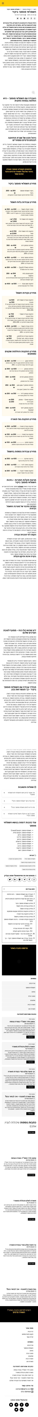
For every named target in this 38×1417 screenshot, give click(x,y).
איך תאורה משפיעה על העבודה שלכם (21, 1380)
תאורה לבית (31, 1044)
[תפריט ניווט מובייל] (3, 3)
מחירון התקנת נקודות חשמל (28, 862)
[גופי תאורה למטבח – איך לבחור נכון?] (19, 1274)
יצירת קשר (30, 1337)
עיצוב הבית (32, 1019)
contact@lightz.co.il (23, 1389)
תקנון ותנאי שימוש (27, 1334)
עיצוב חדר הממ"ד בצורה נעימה (23, 1370)
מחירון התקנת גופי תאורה (15, 859)
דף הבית (30, 1331)
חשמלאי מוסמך (26, 9)
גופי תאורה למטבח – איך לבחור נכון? (21, 1378)
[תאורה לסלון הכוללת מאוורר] (19, 1185)
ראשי (34, 9)
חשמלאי (20, 486)
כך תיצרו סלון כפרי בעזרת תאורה (22, 1375)
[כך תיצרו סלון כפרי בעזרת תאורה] (19, 1230)
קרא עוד (30, 1037)
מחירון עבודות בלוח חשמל (28, 869)
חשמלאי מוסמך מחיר (29, 859)
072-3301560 (26, 1392)
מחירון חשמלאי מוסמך (11, 866)
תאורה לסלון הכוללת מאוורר (24, 1372)
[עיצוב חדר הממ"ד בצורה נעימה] (19, 1143)
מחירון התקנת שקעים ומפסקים (27, 866)
